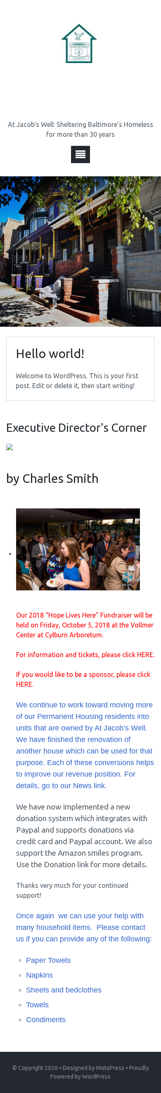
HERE (145, 654)
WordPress (96, 1076)
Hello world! (50, 353)
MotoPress (110, 1068)
